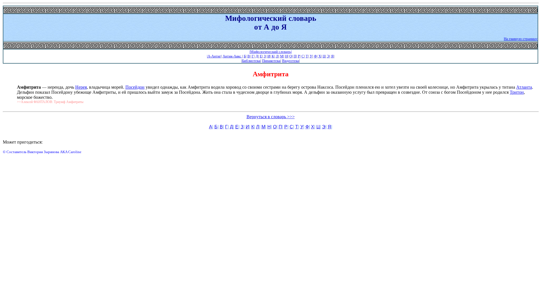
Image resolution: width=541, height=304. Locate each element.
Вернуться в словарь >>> (271, 116)
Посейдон (135, 87)
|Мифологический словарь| (270, 52)
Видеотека (290, 61)
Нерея (81, 87)
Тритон (517, 92)
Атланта (524, 87)
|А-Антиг (214, 56)
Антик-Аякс (232, 56)
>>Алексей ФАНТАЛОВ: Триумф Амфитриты (50, 102)
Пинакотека (271, 61)
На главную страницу (521, 39)
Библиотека (251, 61)
